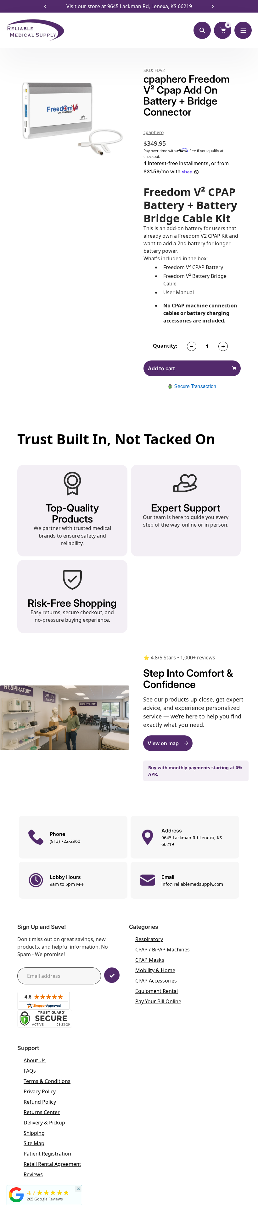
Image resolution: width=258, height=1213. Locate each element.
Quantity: (165, 345)
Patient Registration (47, 1153)
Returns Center (42, 1112)
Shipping (34, 1132)
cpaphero (153, 132)
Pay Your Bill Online (158, 1001)
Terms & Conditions (47, 1081)
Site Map (34, 1143)
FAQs (30, 1070)
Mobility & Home (155, 970)
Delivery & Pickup (44, 1122)
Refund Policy (40, 1101)
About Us (35, 1060)
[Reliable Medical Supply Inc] (16, 1202)
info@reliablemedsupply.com (192, 884)
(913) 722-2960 (65, 841)
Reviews (33, 1174)
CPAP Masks (149, 959)
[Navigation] (243, 30)
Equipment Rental (156, 991)
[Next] (212, 6)
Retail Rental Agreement (52, 1164)
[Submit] (112, 975)
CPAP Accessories (156, 980)
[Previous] (45, 6)
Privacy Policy (40, 1091)
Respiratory (149, 939)
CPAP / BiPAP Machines (162, 949)
